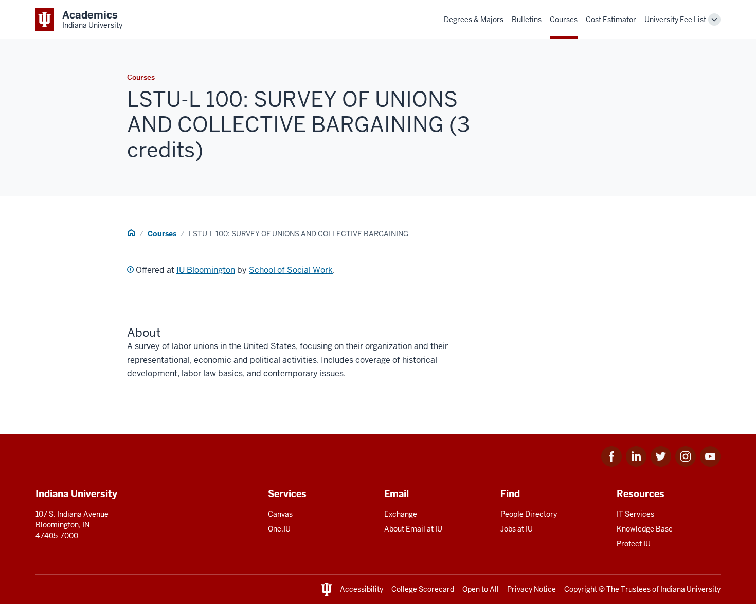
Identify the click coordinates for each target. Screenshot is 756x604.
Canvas (280, 514)
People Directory (528, 514)
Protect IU (634, 543)
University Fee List (675, 19)
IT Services (635, 514)
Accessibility (361, 589)
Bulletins (527, 19)
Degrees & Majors (473, 19)
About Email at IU (413, 529)
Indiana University (690, 589)
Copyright (580, 589)
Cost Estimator (611, 19)
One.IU (279, 529)
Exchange (400, 514)
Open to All (480, 589)
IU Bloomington (205, 270)
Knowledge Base (645, 529)
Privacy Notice (531, 589)
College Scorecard (422, 589)
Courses (564, 19)
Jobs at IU (516, 529)
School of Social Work (291, 270)
